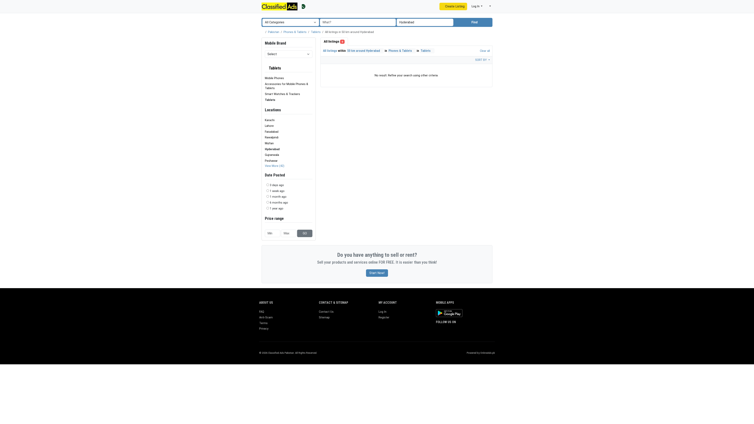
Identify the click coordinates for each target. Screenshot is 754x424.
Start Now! (377, 273)
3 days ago (277, 185)
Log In (382, 311)
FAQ (261, 311)
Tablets (316, 32)
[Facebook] (438, 330)
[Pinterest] (461, 330)
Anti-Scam (266, 317)
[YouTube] (472, 330)
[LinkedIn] (455, 330)
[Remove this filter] (310, 68)
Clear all (484, 51)
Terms (263, 323)
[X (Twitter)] (444, 330)
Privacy (263, 328)
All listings (333, 41)
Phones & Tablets (295, 32)
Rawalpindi (271, 137)
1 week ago (277, 191)
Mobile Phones (274, 78)
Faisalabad (271, 131)
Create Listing (454, 6)
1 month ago (278, 196)
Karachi (270, 120)
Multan (269, 143)
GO (305, 233)
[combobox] (425, 22)
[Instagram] (449, 330)
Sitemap (324, 317)
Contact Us (326, 311)
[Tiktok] (466, 330)
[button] (488, 6)
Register (384, 317)
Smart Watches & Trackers (282, 94)
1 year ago (276, 208)
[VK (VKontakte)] (483, 330)
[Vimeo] (478, 330)
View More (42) (274, 166)
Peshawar (271, 161)
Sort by (481, 60)
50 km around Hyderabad (364, 51)
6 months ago (279, 202)
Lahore (269, 126)
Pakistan (273, 32)
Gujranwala (272, 155)
